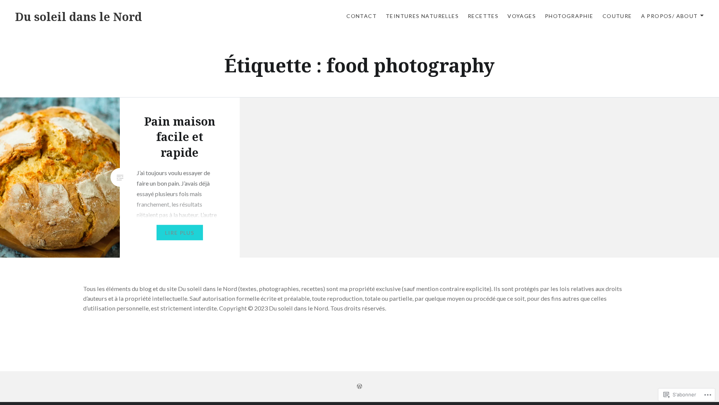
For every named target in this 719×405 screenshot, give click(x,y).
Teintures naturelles (422, 16)
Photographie (569, 16)
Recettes (483, 16)
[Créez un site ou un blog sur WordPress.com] (359, 386)
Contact (361, 16)
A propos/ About (669, 16)
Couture (617, 16)
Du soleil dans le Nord (78, 16)
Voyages (521, 16)
